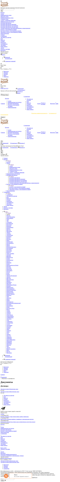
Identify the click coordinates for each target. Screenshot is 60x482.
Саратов (8, 313)
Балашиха (8, 236)
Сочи (7, 320)
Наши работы (4, 445)
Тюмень (8, 334)
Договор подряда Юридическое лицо (10, 391)
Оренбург (8, 298)
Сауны (11, 166)
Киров (8, 264)
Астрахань (9, 222)
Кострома (8, 268)
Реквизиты (3, 441)
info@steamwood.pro (7, 458)
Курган (8, 271)
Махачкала (9, 231)
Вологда (8, 252)
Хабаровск (9, 338)
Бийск (8, 240)
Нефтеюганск (9, 287)
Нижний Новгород (11, 290)
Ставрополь (9, 321)
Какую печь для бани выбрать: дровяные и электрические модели (17, 419)
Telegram (6, 72)
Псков (8, 307)
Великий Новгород (11, 247)
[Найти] (2, 11)
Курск (7, 273)
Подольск (8, 304)
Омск (7, 219)
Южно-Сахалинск (10, 348)
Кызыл (8, 274)
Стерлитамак (9, 322)
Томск (8, 332)
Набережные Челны (11, 284)
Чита (7, 346)
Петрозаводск (9, 301)
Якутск (8, 351)
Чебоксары (9, 341)
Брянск (8, 245)
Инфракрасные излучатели (7, 428)
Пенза (7, 299)
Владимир (9, 249)
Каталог (8, 162)
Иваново (8, 256)
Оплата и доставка (5, 449)
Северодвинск (10, 316)
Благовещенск (10, 243)
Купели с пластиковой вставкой (17, 187)
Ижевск (8, 228)
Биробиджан (9, 241)
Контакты (3, 453)
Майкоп (8, 281)
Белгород (8, 239)
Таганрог (8, 326)
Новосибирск (9, 218)
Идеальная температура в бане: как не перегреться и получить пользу (18, 421)
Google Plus (6, 468)
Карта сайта (4, 447)
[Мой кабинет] (1, 149)
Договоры (3, 444)
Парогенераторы (5, 432)
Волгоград (9, 224)
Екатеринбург (9, 227)
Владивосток (9, 223)
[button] (5, 95)
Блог (2, 437)
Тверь (7, 329)
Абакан (8, 232)
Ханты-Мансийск (10, 339)
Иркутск (8, 230)
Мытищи (8, 283)
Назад (9, 160)
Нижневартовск (10, 288)
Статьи (2, 414)
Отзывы (3, 440)
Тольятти (8, 330)
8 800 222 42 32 (4, 88)
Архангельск (9, 235)
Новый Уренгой (10, 294)
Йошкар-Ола (9, 257)
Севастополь (9, 315)
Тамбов (8, 328)
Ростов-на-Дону (10, 308)
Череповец (9, 343)
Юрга (7, 350)
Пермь (8, 300)
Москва (8, 215)
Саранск (8, 312)
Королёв (8, 266)
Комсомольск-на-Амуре (12, 265)
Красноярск (9, 270)
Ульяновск (9, 337)
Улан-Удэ (8, 335)
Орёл (7, 296)
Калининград (9, 260)
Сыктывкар (9, 325)
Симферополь (9, 317)
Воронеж (8, 226)
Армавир (8, 234)
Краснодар (9, 269)
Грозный (8, 254)
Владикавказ (9, 248)
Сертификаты (4, 442)
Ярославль (9, 352)
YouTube (6, 74)
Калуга (8, 261)
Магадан (8, 278)
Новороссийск (10, 292)
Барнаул (8, 237)
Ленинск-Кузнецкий (11, 275)
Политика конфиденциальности (39, 113)
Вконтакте (6, 71)
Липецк (8, 277)
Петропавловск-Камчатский (13, 303)
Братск (8, 244)
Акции (2, 451)
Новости (3, 438)
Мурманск (9, 282)
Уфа (7, 220)
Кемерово (8, 262)
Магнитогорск (10, 279)
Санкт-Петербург (10, 217)
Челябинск (9, 342)
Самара (8, 311)
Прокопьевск (9, 305)
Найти (2, 480)
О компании (9, 194)
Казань (8, 258)
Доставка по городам (6, 436)
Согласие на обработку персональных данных (12, 455)
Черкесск (8, 345)
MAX (5, 75)
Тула (7, 333)
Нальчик (8, 286)
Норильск (8, 295)
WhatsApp (6, 76)
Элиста (8, 347)
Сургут (8, 324)
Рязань (8, 309)
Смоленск (8, 318)
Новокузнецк (9, 291)
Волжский (9, 251)
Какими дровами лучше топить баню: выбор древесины (15, 416)
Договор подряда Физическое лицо (9, 389)
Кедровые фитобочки (14, 177)
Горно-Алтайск (10, 253)
